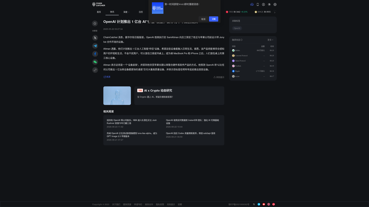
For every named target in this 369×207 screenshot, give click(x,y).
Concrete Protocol (241, 56)
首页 (99, 12)
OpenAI (237, 28)
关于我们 (116, 204)
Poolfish (238, 66)
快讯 (112, 12)
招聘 (180, 204)
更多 (270, 40)
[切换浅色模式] (269, 4)
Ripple (237, 71)
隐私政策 (160, 204)
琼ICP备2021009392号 (238, 204)
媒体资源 (127, 204)
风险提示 (171, 204)
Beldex (237, 50)
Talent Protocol (240, 61)
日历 (141, 12)
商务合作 (149, 204)
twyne (237, 76)
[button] (275, 4)
